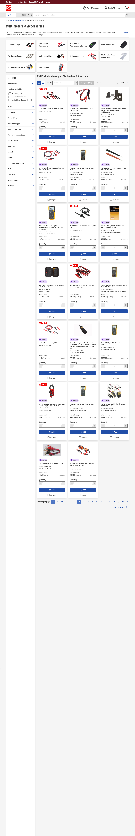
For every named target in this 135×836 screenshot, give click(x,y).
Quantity (42, 127)
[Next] (127, 83)
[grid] (39, 83)
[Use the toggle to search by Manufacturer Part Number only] (31, 15)
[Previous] (117, 83)
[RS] (8, 8)
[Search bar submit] (127, 15)
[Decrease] (41, 130)
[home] (6, 20)
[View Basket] (126, 8)
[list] (43, 83)
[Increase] (63, 130)
